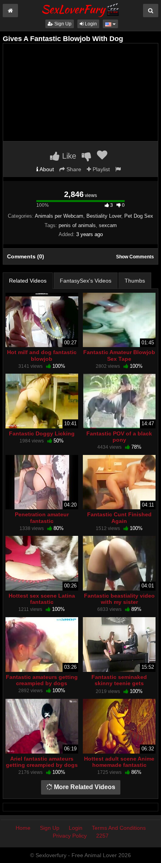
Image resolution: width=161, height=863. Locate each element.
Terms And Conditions (119, 828)
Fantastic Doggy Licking (42, 433)
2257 (102, 836)
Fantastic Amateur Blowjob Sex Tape (119, 355)
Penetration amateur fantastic (42, 517)
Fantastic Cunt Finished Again (119, 517)
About (46, 169)
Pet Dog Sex (138, 216)
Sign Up (62, 24)
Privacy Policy (70, 836)
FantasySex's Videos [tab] (85, 281)
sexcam (108, 225)
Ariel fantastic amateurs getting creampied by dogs (42, 762)
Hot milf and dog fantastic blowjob (42, 355)
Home (23, 828)
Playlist (100, 169)
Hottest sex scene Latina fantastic (42, 599)
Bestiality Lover (103, 216)
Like (68, 156)
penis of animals (77, 225)
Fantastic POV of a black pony (119, 436)
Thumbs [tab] (135, 281)
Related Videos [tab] (28, 281)
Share (73, 169)
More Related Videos (83, 787)
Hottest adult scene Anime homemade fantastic (119, 762)
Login (90, 24)
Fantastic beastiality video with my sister (119, 599)
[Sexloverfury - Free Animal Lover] (80, 9)
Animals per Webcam (59, 216)
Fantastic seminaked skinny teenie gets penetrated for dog (119, 683)
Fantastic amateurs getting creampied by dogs (42, 680)
